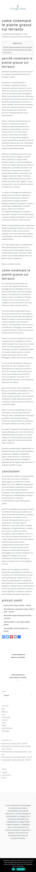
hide (20, 43)
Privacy (4, 778)
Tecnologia (5, 731)
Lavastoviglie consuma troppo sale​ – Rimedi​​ (16, 760)
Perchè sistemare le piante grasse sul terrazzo (17, 47)
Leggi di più (20, 869)
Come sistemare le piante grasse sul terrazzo (17, 50)
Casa (3, 714)
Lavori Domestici (7, 728)
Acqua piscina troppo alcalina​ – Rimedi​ (14, 743)
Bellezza (5, 712)
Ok (13, 869)
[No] (34, 865)
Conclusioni (7, 52)
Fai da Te (5, 720)
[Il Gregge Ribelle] (18, 10)
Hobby (4, 725)
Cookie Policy (6, 775)
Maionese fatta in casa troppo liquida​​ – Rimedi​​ (17, 757)
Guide (4, 723)
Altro (3, 709)
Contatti (4, 772)
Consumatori (6, 717)
